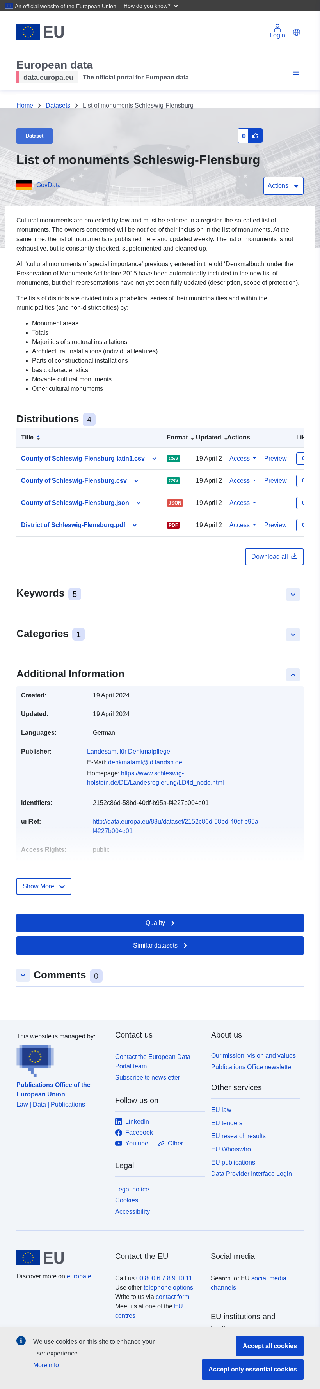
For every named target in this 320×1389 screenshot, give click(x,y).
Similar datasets (155, 945)
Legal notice (132, 1189)
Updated (208, 437)
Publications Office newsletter (252, 1067)
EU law (221, 1110)
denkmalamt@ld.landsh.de (145, 762)
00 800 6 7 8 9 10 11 (164, 1278)
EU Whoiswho (231, 1149)
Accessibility (132, 1211)
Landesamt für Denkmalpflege (128, 751)
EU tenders (226, 1123)
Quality (155, 923)
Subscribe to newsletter (147, 1077)
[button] (152, 5)
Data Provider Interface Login (251, 1173)
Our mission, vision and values (253, 1055)
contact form (172, 1297)
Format (177, 437)
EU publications (233, 1162)
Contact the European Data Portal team (152, 1062)
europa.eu (81, 1276)
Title (27, 437)
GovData (48, 185)
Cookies (126, 1200)
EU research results (238, 1136)
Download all (269, 556)
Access (239, 458)
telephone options (168, 1287)
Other (175, 1143)
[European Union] (61, 1257)
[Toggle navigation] (295, 73)
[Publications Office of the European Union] (61, 1059)
